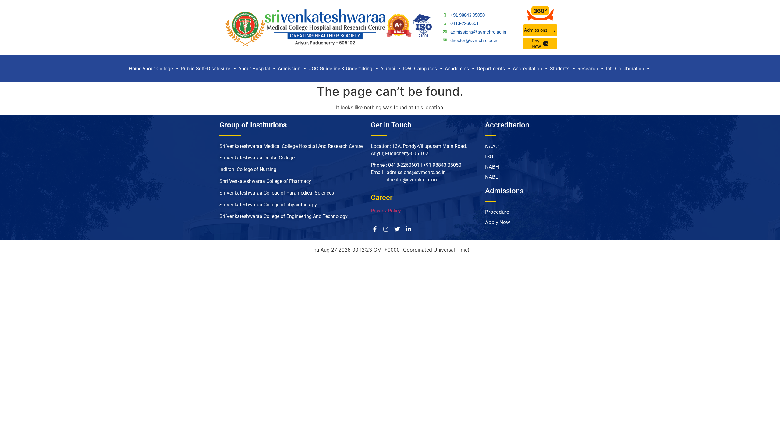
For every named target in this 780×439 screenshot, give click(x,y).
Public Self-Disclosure (205, 68)
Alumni (387, 68)
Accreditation (527, 68)
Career (381, 197)
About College (157, 68)
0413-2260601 (464, 23)
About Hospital (254, 68)
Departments (491, 68)
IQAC (408, 68)
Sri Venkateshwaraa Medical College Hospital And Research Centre (291, 146)
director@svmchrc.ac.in (474, 40)
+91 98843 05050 (467, 15)
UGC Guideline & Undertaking (340, 68)
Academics (457, 68)
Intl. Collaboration (625, 68)
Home (135, 68)
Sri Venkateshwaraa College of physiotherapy (268, 205)
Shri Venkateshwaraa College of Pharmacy (265, 181)
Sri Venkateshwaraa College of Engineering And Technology (283, 216)
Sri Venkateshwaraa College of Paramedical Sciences (277, 193)
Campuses (425, 68)
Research (587, 68)
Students (559, 68)
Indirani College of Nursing (248, 169)
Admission (289, 68)
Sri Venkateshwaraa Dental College (257, 158)
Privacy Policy (386, 211)
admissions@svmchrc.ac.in (478, 31)
